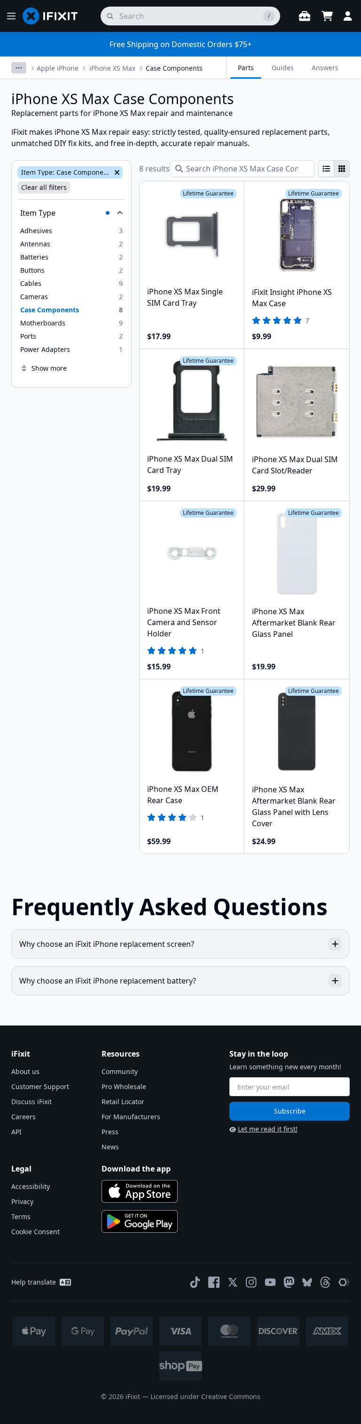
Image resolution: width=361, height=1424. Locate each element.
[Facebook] (214, 1282)
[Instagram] (251, 1282)
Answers (325, 67)
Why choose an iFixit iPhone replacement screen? (106, 944)
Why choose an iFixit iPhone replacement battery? (107, 981)
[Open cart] (327, 16)
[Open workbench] (304, 16)
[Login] (347, 16)
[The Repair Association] (344, 1282)
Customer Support (40, 1086)
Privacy (22, 1201)
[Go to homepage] (54, 16)
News (110, 1146)
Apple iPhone (57, 68)
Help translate (33, 1282)
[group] (334, 168)
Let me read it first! (268, 1128)
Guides (283, 67)
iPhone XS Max (112, 68)
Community (120, 1071)
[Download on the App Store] (140, 1191)
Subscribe (290, 1111)
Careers (23, 1116)
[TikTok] (195, 1282)
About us (25, 1071)
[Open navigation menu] (11, 16)
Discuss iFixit (31, 1101)
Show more (49, 368)
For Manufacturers (131, 1116)
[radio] (326, 168)
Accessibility (30, 1186)
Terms (21, 1216)
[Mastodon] (289, 1282)
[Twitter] (232, 1282)
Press (110, 1131)
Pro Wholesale (124, 1086)
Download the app (136, 1169)
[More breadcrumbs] (18, 67)
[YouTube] (270, 1282)
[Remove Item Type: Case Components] (116, 172)
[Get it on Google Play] (140, 1221)
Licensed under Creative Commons (205, 1396)
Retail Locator (123, 1101)
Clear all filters (44, 187)
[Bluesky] (307, 1282)
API (16, 1131)
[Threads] (325, 1282)
